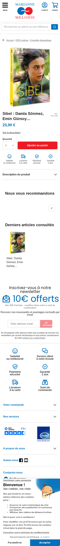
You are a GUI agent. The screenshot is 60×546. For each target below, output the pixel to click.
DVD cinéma (22, 40)
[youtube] (26, 460)
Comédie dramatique (40, 40)
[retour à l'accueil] (25, 11)
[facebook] (21, 460)
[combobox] (30, 27)
